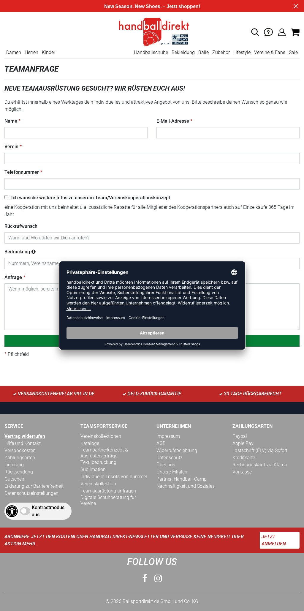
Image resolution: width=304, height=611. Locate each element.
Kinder (48, 52)
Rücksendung (18, 472)
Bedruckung (17, 252)
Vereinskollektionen (100, 436)
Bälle (203, 52)
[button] (255, 32)
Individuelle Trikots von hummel (113, 476)
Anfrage (13, 277)
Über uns (165, 465)
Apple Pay (243, 443)
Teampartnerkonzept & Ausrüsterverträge (104, 453)
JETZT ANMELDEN (274, 540)
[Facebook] (144, 578)
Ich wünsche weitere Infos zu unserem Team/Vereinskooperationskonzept (90, 197)
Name (10, 121)
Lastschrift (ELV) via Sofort (259, 450)
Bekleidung (183, 52)
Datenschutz (169, 457)
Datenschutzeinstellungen (31, 493)
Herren (31, 52)
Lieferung (14, 465)
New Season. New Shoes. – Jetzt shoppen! (152, 6)
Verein (11, 146)
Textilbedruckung (98, 462)
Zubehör (221, 52)
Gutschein (15, 479)
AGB (161, 443)
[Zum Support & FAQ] (268, 31)
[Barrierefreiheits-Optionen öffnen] (11, 511)
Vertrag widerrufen (24, 436)
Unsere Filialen (171, 472)
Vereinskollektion (98, 484)
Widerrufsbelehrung (176, 450)
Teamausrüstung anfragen (108, 491)
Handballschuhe (151, 52)
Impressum (168, 436)
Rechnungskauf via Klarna (259, 465)
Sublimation (93, 469)
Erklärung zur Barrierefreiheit (34, 486)
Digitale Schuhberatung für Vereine (108, 500)
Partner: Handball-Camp (181, 479)
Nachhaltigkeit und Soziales (185, 486)
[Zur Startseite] (152, 31)
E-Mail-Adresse (172, 121)
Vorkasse (242, 472)
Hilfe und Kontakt (22, 443)
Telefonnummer (21, 172)
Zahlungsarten (19, 457)
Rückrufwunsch (20, 226)
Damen (13, 52)
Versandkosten (20, 450)
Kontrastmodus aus (48, 511)
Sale (293, 52)
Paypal (239, 436)
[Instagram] (158, 578)
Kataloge (89, 443)
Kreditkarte (243, 457)
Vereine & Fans (269, 52)
